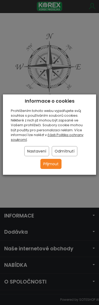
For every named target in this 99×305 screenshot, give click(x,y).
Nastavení (36, 151)
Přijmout (51, 164)
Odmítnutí (64, 151)
